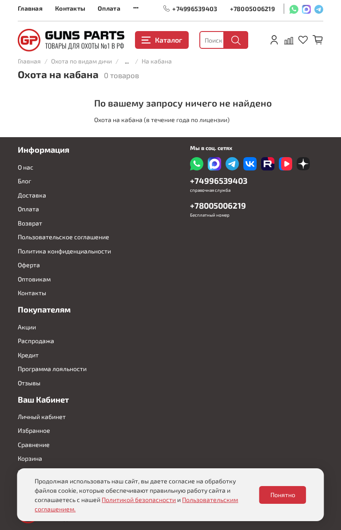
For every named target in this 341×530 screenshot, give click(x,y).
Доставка (32, 195)
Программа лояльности (52, 368)
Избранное (34, 430)
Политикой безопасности (139, 499)
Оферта (29, 265)
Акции (27, 327)
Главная (30, 8)
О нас (25, 167)
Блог (24, 181)
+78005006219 (252, 8)
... (127, 61)
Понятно (282, 494)
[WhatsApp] (293, 9)
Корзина (30, 458)
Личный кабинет (42, 416)
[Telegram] (318, 9)
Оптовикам (34, 279)
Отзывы (29, 383)
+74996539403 (194, 8)
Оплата (109, 8)
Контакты (70, 8)
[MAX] (306, 9)
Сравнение (34, 444)
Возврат (30, 223)
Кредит (28, 355)
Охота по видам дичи (81, 61)
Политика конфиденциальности (64, 251)
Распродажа (36, 340)
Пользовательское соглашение (63, 237)
